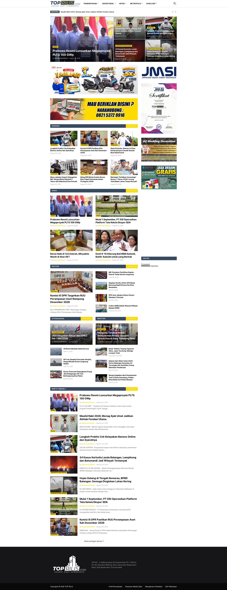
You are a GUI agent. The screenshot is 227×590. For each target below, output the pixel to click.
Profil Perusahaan (115, 586)
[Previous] (172, 12)
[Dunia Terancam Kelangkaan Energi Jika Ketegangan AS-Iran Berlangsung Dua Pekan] (56, 374)
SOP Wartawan (171, 586)
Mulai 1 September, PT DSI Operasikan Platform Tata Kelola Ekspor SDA (116, 221)
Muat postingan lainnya (93, 541)
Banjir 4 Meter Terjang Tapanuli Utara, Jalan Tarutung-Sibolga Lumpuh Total (121, 351)
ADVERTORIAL (108, 3)
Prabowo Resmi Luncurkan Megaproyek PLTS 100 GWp (65, 221)
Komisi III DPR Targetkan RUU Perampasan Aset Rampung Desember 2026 (67, 299)
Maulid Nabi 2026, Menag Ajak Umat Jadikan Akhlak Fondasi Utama (106, 417)
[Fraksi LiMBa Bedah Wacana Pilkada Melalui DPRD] (101, 308)
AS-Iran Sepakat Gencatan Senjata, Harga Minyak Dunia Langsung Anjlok (77, 361)
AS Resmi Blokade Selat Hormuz (76, 349)
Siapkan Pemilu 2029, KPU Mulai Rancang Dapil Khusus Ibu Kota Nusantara (122, 285)
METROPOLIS (135, 3)
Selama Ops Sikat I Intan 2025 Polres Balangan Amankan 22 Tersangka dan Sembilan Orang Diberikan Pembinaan (121, 364)
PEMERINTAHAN (90, 3)
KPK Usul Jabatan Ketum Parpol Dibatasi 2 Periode (121, 296)
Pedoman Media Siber (133, 586)
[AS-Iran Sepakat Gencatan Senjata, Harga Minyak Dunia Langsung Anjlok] (56, 362)
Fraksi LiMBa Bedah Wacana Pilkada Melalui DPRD (123, 307)
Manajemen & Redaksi (153, 586)
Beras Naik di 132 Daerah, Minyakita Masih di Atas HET (69, 255)
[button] (175, 4)
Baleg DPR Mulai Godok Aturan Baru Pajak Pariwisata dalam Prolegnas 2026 (92, 179)
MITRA (122, 3)
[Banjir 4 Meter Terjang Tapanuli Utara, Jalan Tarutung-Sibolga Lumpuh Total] (101, 351)
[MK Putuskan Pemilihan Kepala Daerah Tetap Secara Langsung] (101, 275)
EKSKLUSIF (150, 3)
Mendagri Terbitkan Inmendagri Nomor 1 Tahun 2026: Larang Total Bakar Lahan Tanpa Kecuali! (124, 179)
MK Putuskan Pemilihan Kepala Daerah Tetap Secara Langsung (121, 273)
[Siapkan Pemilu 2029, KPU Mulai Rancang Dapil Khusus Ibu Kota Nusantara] (101, 286)
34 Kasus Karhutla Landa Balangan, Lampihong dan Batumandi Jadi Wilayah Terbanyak (108, 459)
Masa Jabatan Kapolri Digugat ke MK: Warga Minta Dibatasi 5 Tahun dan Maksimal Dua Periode (63, 179)
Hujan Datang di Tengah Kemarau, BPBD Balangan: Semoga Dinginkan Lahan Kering (105, 480)
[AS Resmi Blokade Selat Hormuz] (56, 351)
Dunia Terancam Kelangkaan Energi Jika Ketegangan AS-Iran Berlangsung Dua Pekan (77, 374)
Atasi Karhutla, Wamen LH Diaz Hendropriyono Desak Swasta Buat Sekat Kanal (123, 150)
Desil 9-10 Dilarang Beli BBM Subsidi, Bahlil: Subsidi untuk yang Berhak (116, 255)
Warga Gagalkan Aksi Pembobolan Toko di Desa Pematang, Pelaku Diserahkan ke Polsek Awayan (123, 377)
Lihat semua (131, 126)
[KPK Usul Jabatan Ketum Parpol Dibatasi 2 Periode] (101, 298)
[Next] (175, 12)
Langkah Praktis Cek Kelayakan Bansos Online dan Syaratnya (85, 12)
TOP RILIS (69, 586)
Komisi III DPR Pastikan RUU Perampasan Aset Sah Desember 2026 (93, 150)
